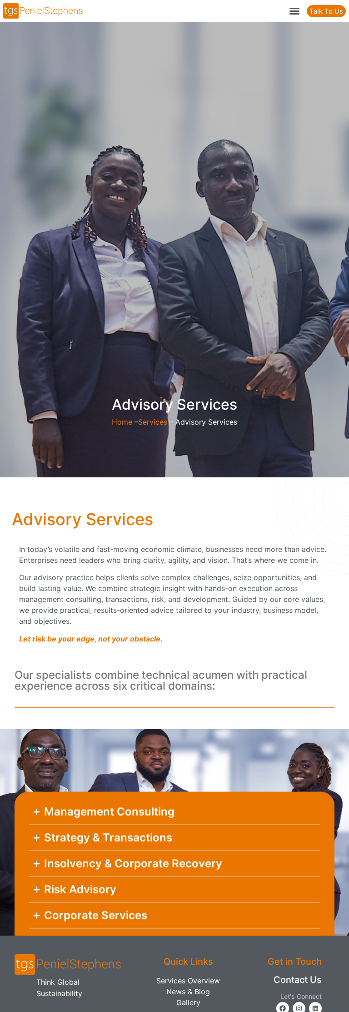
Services (152, 421)
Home (122, 421)
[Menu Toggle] (294, 10)
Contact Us (298, 979)
